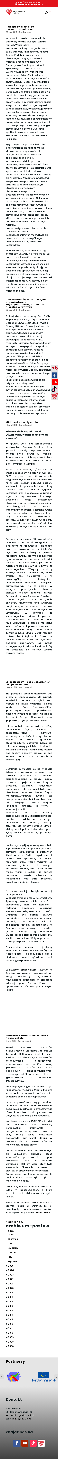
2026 (11, 1231)
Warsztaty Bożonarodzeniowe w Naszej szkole (27, 1037)
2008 (11, 1341)
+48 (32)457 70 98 (20, 1418)
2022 (11, 1279)
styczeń (12, 1261)
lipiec (11, 1234)
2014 (10, 1315)
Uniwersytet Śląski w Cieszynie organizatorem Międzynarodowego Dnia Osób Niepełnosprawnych (26, 303)
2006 (11, 1346)
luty (10, 1256)
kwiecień (13, 1248)
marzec (12, 1252)
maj (10, 1243)
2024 (11, 1270)
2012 (10, 1324)
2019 (10, 1292)
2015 (10, 1310)
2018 (10, 1297)
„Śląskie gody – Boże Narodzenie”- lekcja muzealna (29, 683)
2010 (10, 1332)
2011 (10, 1328)
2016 (10, 1306)
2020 (11, 1288)
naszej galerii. (42, 1212)
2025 (11, 1265)
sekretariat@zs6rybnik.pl (20, 1415)
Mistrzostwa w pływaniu (22, 422)
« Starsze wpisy (14, 1221)
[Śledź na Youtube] (24, 1443)
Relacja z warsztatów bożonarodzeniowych (20, 28)
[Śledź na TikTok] (33, 1443)
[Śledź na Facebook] (16, 1443)
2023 (11, 1274)
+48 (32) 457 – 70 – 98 (29, 2)
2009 (11, 1337)
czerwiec (13, 1239)
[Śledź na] (41, 1443)
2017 (10, 1301)
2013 (10, 1319)
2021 (10, 1283)
